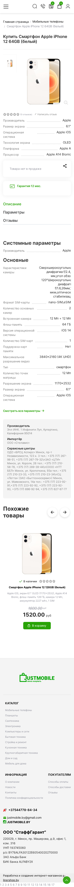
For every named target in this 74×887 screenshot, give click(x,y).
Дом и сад (11, 758)
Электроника (13, 726)
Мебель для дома (15, 763)
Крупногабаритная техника (21, 752)
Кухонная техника (16, 747)
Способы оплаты (58, 781)
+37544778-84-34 (22, 810)
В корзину (39, 625)
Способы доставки (59, 787)
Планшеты (11, 715)
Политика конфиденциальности (24, 797)
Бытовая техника (15, 736)
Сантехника (12, 720)
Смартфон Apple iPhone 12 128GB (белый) (37, 587)
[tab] (37, 204)
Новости (10, 787)
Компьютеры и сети (17, 731)
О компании (12, 781)
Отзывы (53, 792)
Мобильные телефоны (18, 710)
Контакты (10, 792)
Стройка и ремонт (16, 742)
